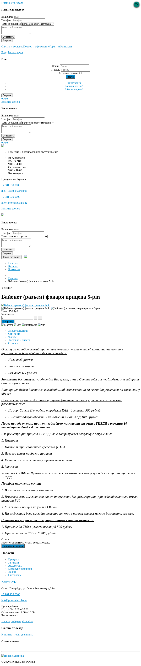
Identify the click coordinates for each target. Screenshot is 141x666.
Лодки (12, 571)
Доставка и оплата (19, 340)
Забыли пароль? (74, 89)
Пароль (56, 69)
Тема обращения (11, 23)
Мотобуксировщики (20, 568)
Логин (55, 66)
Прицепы (13, 559)
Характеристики (18, 330)
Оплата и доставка (12, 46)
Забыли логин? (74, 86)
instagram (16, 621)
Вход (4, 52)
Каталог (13, 266)
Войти (70, 77)
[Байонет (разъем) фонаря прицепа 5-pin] (25, 305)
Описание (14, 333)
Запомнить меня (68, 73)
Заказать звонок (10, 101)
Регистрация (15, 52)
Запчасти (13, 562)
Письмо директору (12, 2)
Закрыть (7, 40)
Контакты (66, 46)
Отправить (8, 37)
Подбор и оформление (36, 46)
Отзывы (13, 343)
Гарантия (55, 46)
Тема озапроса (9, 236)
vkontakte (27, 621)
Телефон (6, 20)
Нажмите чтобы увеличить (17, 634)
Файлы (12, 336)
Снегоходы (14, 575)
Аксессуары (15, 565)
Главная (13, 263)
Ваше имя (7, 16)
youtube (5, 621)
